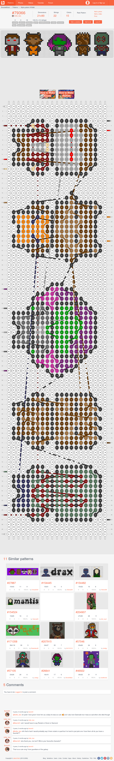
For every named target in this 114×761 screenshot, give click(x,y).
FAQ (95, 758)
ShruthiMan (69, 677)
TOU (91, 758)
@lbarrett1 (16, 723)
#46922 (80, 670)
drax (14, 25)
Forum (50, 3)
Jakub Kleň (16, 758)
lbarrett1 (7, 711)
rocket (53, 22)
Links (60, 758)
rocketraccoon (45, 22)
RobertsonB (34, 648)
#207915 (46, 641)
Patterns (11, 3)
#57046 (80, 641)
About (74, 758)
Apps (69, 758)
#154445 (46, 583)
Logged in (18, 692)
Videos (30, 3)
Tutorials (41, 3)
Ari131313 (69, 648)
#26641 (45, 670)
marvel (15, 22)
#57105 (11, 670)
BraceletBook (5, 7)
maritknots (104, 677)
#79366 (18, 12)
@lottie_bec (17, 715)
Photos (20, 3)
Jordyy (105, 648)
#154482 (81, 583)
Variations (50, 758)
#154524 (12, 612)
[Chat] (111, 3)
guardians (21, 25)
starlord (29, 22)
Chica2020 (35, 590)
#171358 (12, 641)
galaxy (29, 25)
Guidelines (85, 758)
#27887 (11, 583)
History (79, 758)
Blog (44, 758)
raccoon (60, 22)
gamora (22, 22)
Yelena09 (70, 590)
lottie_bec (17, 16)
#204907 (81, 612)
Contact (65, 758)
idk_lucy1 (104, 619)
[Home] (3, 3)
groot (36, 22)
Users (55, 758)
